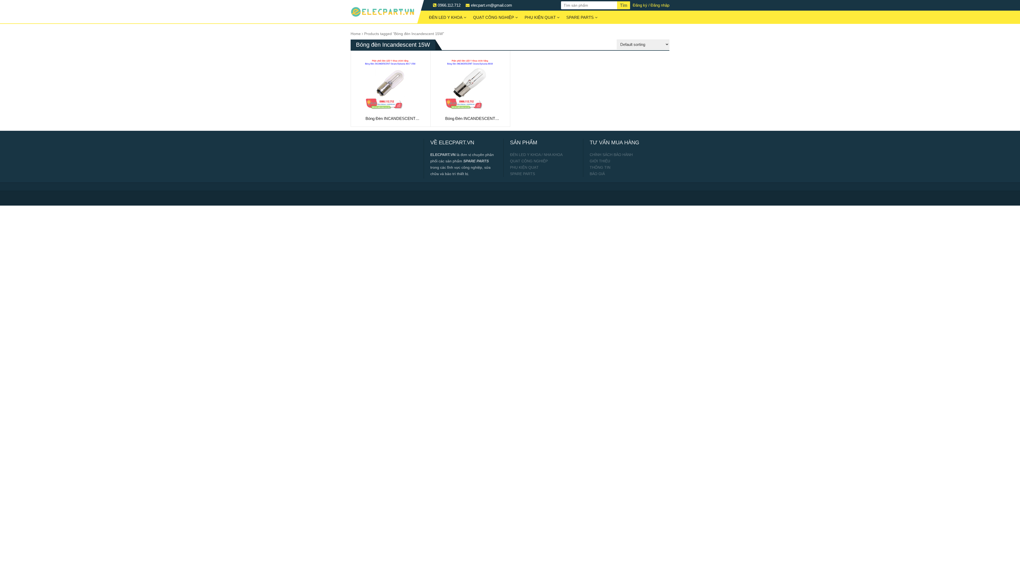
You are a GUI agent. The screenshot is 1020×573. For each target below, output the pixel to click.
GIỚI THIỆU (600, 161)
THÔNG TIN (600, 167)
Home (356, 34)
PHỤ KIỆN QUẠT (540, 17)
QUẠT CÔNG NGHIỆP (493, 17)
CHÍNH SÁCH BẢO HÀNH (611, 155)
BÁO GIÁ (597, 174)
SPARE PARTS (580, 17)
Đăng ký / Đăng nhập (651, 5)
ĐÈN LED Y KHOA (445, 17)
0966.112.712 (449, 5)
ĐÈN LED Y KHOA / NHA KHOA (536, 155)
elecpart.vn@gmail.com (491, 5)
